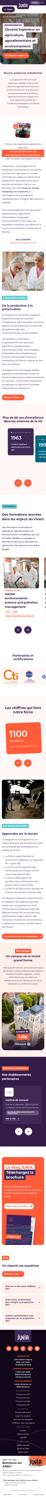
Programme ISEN (23, 1401)
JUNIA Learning (23, 1445)
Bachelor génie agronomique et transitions (21, 1112)
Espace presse (23, 1434)
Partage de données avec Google (15, 1483)
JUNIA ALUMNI (23, 1449)
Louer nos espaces (23, 1416)
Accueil (5, 17)
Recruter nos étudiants (23, 1419)
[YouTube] (37, 1348)
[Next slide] (27, 483)
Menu (10, 9)
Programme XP (23, 1405)
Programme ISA (23, 1398)
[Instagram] (16, 1348)
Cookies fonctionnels (11, 1485)
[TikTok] (30, 1348)
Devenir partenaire (23, 1412)
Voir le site (11, 1119)
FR (42, 3)
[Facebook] (8, 1348)
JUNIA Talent (23, 1452)
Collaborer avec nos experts (23, 1423)
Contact (35, 3)
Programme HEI (23, 1394)
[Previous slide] (18, 483)
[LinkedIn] (23, 1348)
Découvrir (20, 1044)
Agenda (23, 1438)
